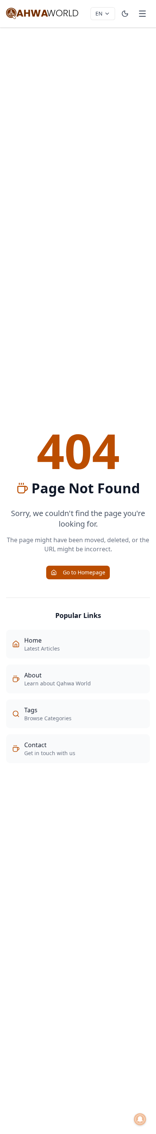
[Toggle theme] (125, 13)
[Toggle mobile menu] (142, 13)
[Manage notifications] (140, 1119)
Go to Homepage (84, 572)
